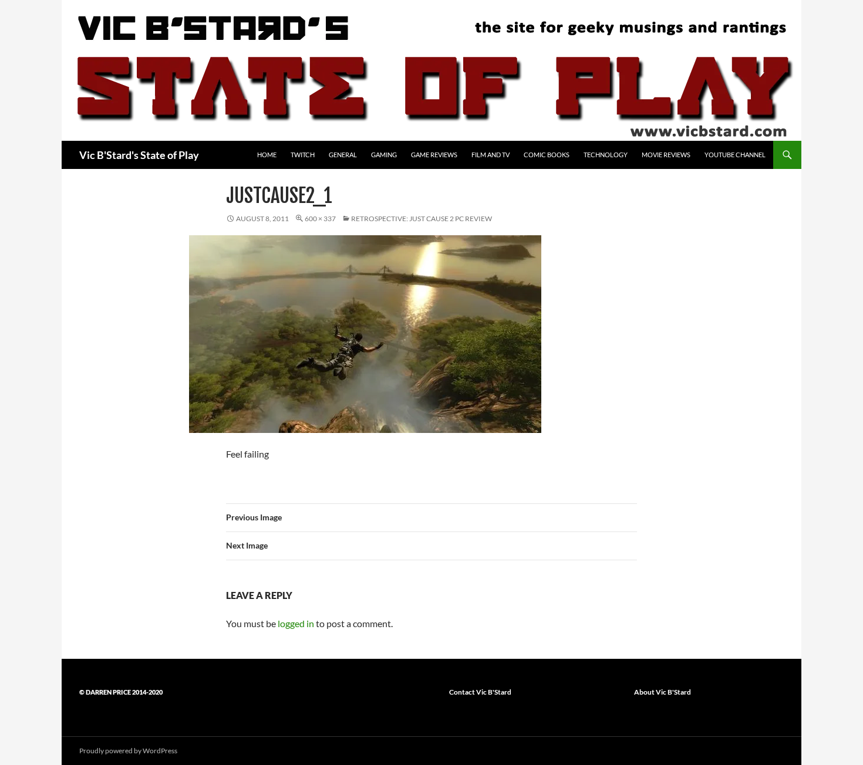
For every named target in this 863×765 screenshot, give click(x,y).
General (343, 154)
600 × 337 (320, 218)
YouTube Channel (735, 154)
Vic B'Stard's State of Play (139, 154)
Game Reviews (434, 154)
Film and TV (490, 154)
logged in (296, 623)
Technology (606, 154)
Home (267, 154)
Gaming (384, 154)
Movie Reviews (666, 154)
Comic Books (546, 154)
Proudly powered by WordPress (128, 750)
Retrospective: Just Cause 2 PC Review (421, 218)
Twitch (303, 154)
